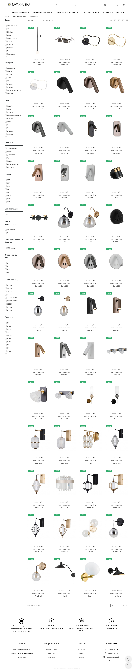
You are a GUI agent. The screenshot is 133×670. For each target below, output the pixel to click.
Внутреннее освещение (18, 12)
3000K (9, 295)
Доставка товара (51, 649)
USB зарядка (11, 248)
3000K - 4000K (12, 298)
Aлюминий (11, 68)
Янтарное (10, 167)
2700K (9, 288)
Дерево (10, 84)
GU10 (9, 195)
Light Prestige (12, 38)
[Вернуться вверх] (128, 665)
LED (8, 202)
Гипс (8, 81)
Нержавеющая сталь (14, 90)
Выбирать (31, 20)
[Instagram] (113, 660)
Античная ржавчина (14, 115)
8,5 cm (9, 348)
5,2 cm (9, 329)
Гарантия (51, 653)
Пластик (10, 93)
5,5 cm (9, 332)
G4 (8, 189)
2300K (9, 285)
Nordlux (9, 48)
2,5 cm (9, 323)
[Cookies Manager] (128, 659)
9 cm (9, 351)
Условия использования (21, 649)
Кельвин (81, 653)
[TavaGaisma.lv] (19, 5)
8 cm (9, 342)
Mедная (10, 112)
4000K (9, 310)
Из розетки (11, 230)
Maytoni (10, 44)
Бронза (9, 128)
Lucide (9, 41)
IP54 (8, 272)
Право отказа (21, 657)
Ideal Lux (10, 32)
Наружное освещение (41, 12)
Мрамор (10, 87)
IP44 (8, 269)
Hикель (9, 109)
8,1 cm (9, 345)
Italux (9, 35)
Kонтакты (120, 12)
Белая (9, 122)
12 (123, 605)
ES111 (9, 186)
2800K (9, 291)
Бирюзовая (11, 125)
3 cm (9, 326)
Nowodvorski (11, 54)
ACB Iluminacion (12, 26)
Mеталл (9, 74)
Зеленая (10, 134)
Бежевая (10, 118)
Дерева (10, 131)
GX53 (9, 199)
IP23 (8, 266)
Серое (9, 161)
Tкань (9, 78)
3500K (9, 307)
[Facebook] (109, 660)
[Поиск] (75, 5)
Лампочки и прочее (89, 12)
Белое (9, 152)
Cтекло (9, 71)
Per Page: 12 (46, 20)
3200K (9, 304)
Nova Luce (10, 51)
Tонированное (12, 148)
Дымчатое (11, 155)
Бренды (81, 657)
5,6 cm (9, 335)
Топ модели (108, 12)
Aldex (9, 29)
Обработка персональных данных (21, 653)
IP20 (8, 263)
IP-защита (81, 649)
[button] (22, 20)
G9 (8, 192)
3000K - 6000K (12, 301)
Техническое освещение (66, 12)
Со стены (10, 233)
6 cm (9, 338)
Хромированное (13, 164)
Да (8, 214)
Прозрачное (11, 158)
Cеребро (10, 106)
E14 (8, 180)
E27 (8, 183)
